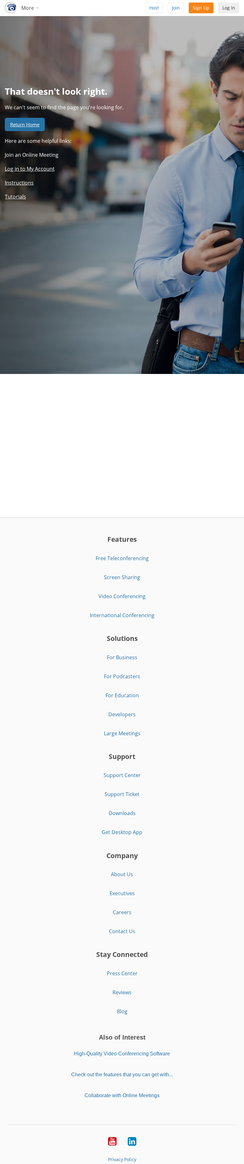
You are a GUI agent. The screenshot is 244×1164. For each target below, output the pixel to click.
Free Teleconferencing (122, 558)
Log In (228, 8)
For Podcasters (122, 676)
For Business (122, 657)
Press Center (122, 973)
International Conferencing (122, 615)
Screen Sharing (122, 577)
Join (176, 8)
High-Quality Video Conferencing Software (122, 1053)
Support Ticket (122, 794)
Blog (122, 1011)
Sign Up (201, 8)
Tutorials (15, 196)
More (28, 7)
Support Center (122, 775)
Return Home (24, 124)
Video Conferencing (122, 596)
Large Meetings (122, 733)
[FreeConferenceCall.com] (11, 8)
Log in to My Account (30, 168)
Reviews (122, 992)
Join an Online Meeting (31, 154)
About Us (122, 874)
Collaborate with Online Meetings (122, 1095)
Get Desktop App (122, 832)
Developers (122, 714)
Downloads (122, 813)
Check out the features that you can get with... (122, 1074)
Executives (122, 893)
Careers (122, 912)
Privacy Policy (122, 1159)
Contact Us (122, 931)
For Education (122, 695)
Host (154, 8)
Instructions (19, 182)
